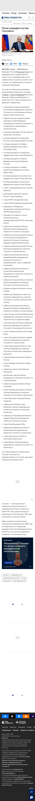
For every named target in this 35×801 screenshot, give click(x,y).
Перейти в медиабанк (7, 55)
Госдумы (5, 95)
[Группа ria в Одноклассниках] (26, 716)
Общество (13, 727)
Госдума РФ (6, 581)
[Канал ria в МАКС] (5, 716)
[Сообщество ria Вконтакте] (19, 716)
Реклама (15, 730)
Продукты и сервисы (27, 730)
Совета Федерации (17, 95)
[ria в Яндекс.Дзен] (12, 716)
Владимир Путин (22, 72)
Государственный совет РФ (11, 578)
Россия (24, 578)
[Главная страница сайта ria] (11, 17)
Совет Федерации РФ (19, 581)
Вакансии (5, 738)
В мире (29, 727)
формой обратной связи (24, 777)
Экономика (21, 727)
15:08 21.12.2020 (7, 22)
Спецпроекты (6, 730)
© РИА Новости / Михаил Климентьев (11, 53)
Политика (6, 575)
